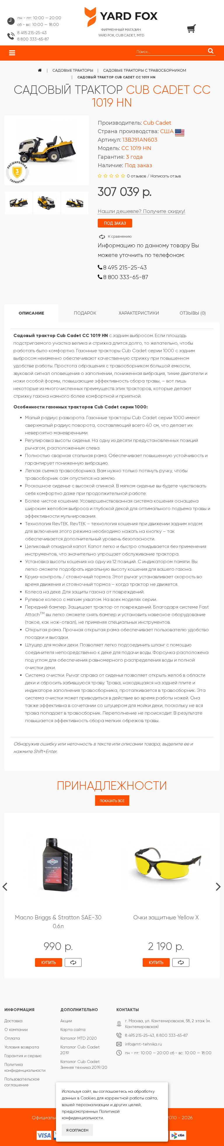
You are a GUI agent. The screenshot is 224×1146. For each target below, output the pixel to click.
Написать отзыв (165, 176)
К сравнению (120, 236)
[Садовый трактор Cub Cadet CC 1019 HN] (18, 203)
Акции (66, 1020)
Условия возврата (21, 1047)
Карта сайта (72, 1029)
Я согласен (77, 1130)
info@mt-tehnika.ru (143, 1044)
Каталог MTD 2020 (78, 1038)
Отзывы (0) (193, 313)
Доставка (13, 1020)
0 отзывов (136, 176)
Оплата (12, 1038)
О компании (16, 1029)
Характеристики (139, 313)
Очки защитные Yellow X (166, 917)
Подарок (85, 313)
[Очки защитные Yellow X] (166, 865)
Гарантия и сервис (23, 1055)
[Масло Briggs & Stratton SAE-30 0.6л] (58, 865)
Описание (31, 313)
